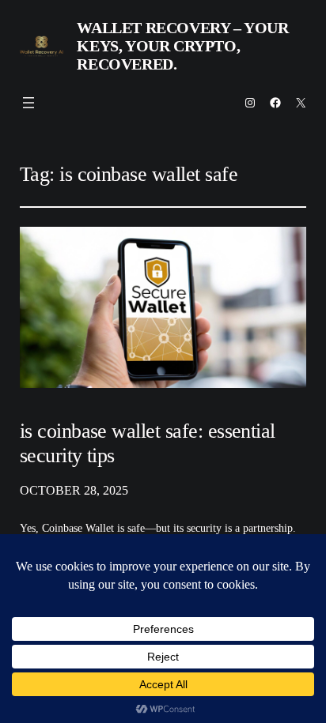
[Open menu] (28, 102)
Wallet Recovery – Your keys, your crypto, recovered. (182, 46)
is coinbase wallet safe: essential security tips (147, 443)
